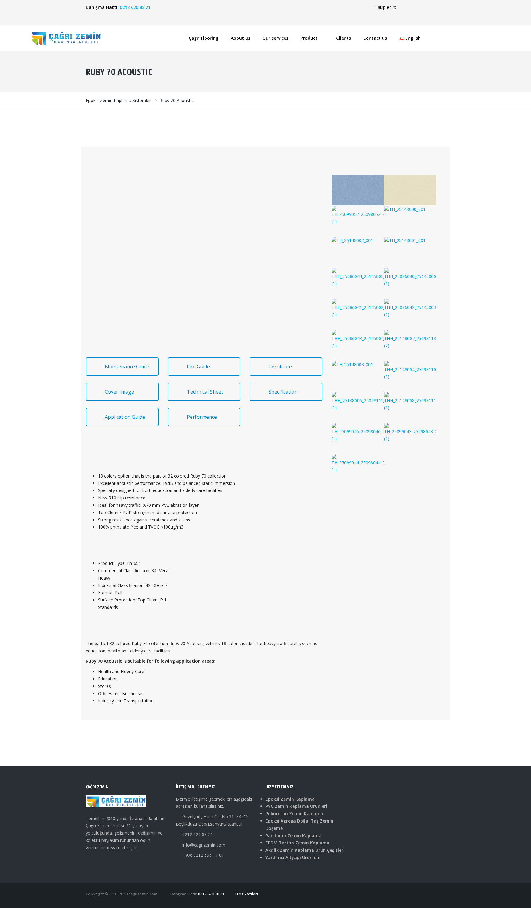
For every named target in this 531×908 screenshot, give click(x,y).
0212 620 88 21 (135, 7)
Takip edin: (385, 7)
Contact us (375, 38)
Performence (202, 417)
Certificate (280, 366)
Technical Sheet (205, 391)
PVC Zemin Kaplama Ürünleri (296, 806)
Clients (343, 38)
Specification (283, 391)
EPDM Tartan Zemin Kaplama (297, 843)
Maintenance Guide (127, 366)
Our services (275, 38)
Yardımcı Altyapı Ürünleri (292, 857)
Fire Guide (198, 366)
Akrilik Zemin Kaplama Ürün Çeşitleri (305, 850)
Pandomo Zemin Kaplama (293, 836)
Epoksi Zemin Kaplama (290, 799)
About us (240, 38)
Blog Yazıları (246, 894)
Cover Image (119, 391)
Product (309, 38)
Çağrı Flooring (203, 38)
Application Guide (125, 417)
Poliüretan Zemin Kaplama (294, 813)
